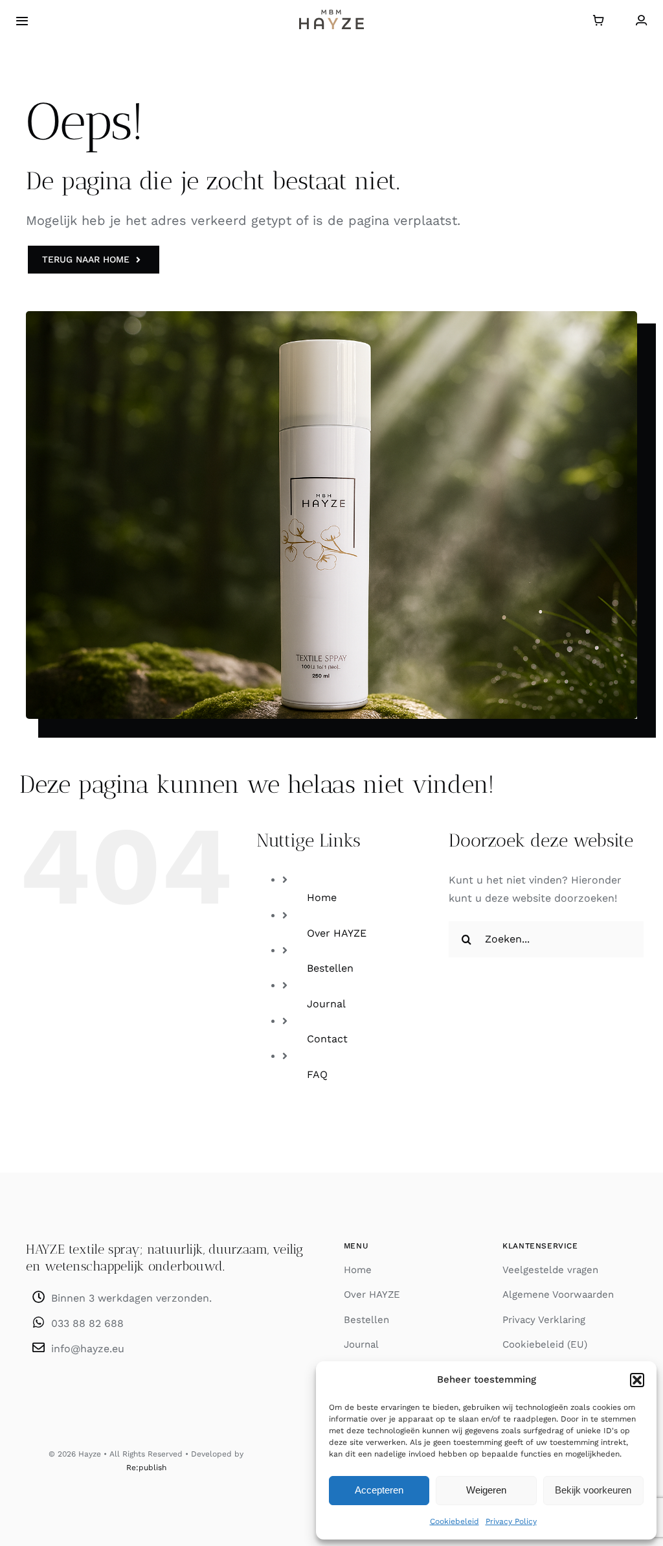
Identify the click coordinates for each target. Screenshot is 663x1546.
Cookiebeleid (454, 1521)
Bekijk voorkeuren (593, 1489)
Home (322, 897)
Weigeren (486, 1489)
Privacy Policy (511, 1521)
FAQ (317, 1074)
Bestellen (330, 968)
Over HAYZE (336, 933)
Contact (327, 1039)
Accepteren (379, 1489)
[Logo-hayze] (331, 14)
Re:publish (146, 1467)
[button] (637, 1380)
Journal (326, 1004)
